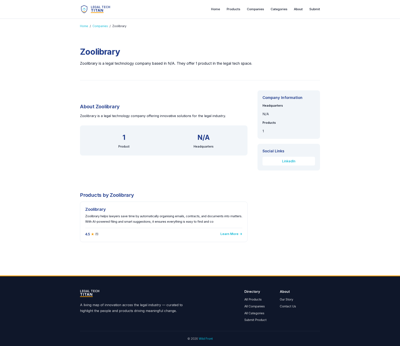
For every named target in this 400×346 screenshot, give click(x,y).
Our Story (286, 299)
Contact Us (288, 306)
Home (215, 9)
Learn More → (231, 234)
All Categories (254, 313)
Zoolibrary (95, 209)
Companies (255, 9)
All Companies (254, 306)
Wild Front (206, 338)
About (298, 9)
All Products (253, 299)
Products (233, 9)
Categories (279, 9)
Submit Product (255, 320)
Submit (314, 9)
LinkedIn (288, 161)
